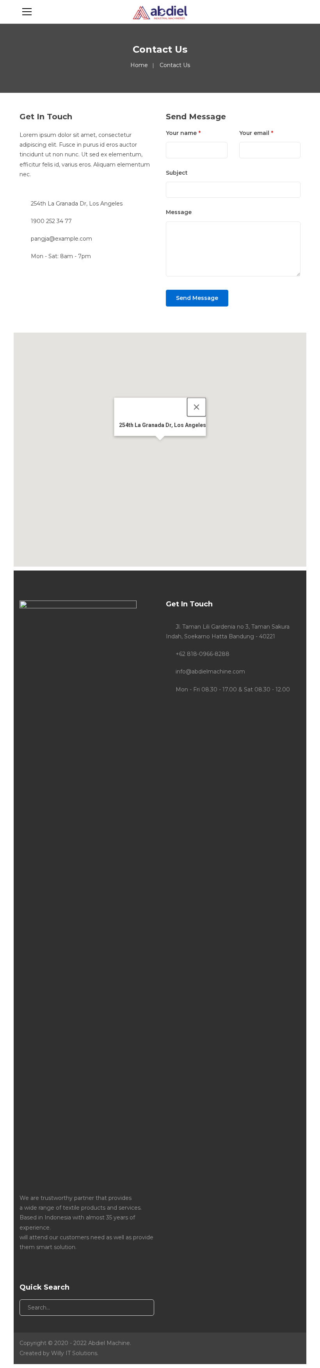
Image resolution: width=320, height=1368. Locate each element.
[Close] (196, 407)
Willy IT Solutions (74, 1353)
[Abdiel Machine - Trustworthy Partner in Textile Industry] (160, 11)
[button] (160, 445)
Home (139, 65)
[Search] (142, 1307)
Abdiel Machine (109, 1343)
